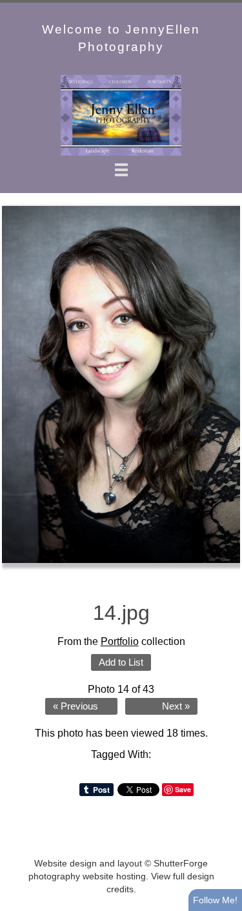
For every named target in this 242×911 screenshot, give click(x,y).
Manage (224, 6)
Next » (176, 706)
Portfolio (120, 641)
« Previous (75, 706)
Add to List (121, 662)
